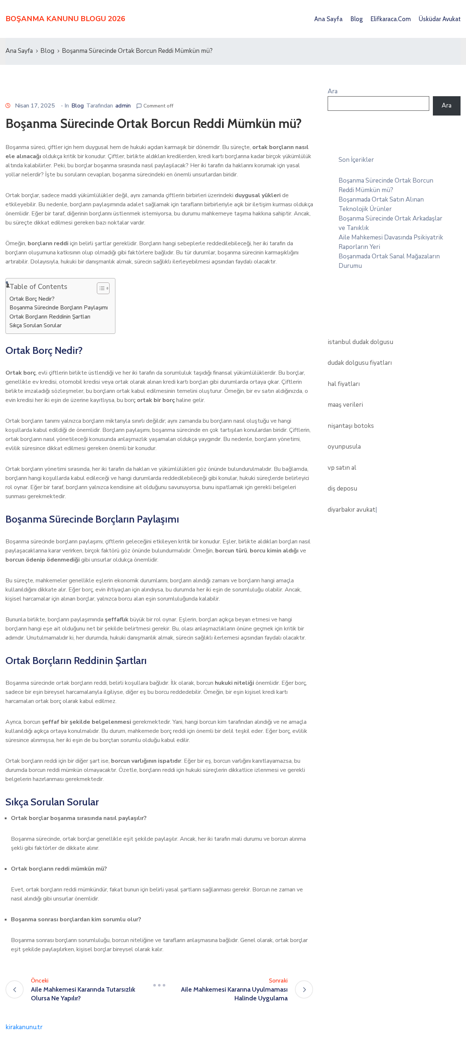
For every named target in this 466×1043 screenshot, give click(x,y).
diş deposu (342, 488)
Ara (332, 91)
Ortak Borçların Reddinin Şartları (49, 316)
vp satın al (342, 468)
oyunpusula (344, 446)
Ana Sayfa (328, 19)
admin (123, 106)
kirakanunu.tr (24, 1027)
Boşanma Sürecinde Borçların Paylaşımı (58, 307)
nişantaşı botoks (351, 426)
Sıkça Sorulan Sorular (35, 325)
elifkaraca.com (391, 19)
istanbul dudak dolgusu (360, 342)
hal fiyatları (344, 384)
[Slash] (159, 985)
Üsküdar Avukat (440, 19)
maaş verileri (345, 405)
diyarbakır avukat (351, 509)
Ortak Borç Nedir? (32, 298)
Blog (357, 19)
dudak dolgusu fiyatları (360, 363)
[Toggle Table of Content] (99, 288)
